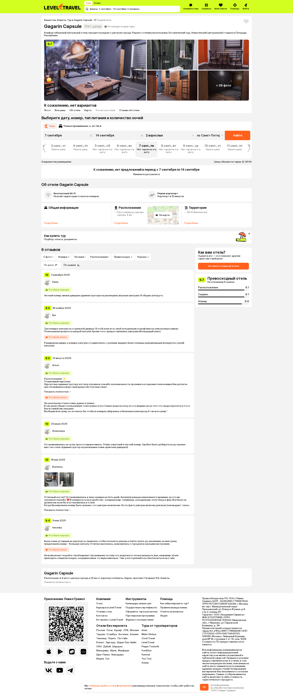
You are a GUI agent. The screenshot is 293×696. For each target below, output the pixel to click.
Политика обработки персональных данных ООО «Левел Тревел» (223, 689)
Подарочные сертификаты (141, 607)
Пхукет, (112, 638)
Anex (144, 630)
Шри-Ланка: (103, 654)
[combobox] (210, 135)
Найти (237, 135)
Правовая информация (215, 685)
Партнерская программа (140, 615)
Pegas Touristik (150, 646)
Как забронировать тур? (174, 603)
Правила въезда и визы (173, 607)
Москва (134, 630)
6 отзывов (50, 249)
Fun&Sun (147, 650)
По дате (49, 265)
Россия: (101, 630)
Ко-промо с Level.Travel (109, 619)
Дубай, (107, 646)
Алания (134, 634)
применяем (125, 685)
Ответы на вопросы (171, 611)
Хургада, (111, 642)
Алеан (145, 662)
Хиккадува (117, 654)
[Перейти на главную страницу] (62, 6)
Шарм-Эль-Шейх (126, 642)
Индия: (100, 658)
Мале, (113, 650)
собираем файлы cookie (102, 685)
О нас (99, 603)
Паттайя (122, 638)
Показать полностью (56, 391)
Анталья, (123, 634)
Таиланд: (101, 638)
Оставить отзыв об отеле (223, 266)
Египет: (100, 642)
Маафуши (123, 650)
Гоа (107, 658)
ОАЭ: (99, 646)
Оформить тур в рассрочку (142, 611)
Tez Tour (147, 658)
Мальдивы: (103, 650)
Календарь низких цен (138, 603)
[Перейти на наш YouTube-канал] (59, 670)
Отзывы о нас (104, 611)
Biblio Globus (149, 634)
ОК (204, 687)
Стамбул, (112, 634)
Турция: (101, 634)
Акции (163, 615)
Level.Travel (148, 642)
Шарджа (117, 646)
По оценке (70, 265)
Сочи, (109, 630)
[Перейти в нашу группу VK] (49, 670)
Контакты (102, 615)
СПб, (126, 630)
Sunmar (146, 654)
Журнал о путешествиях (140, 619)
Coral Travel (148, 638)
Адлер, (118, 630)
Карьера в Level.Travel (108, 607)
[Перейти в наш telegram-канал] (70, 670)
